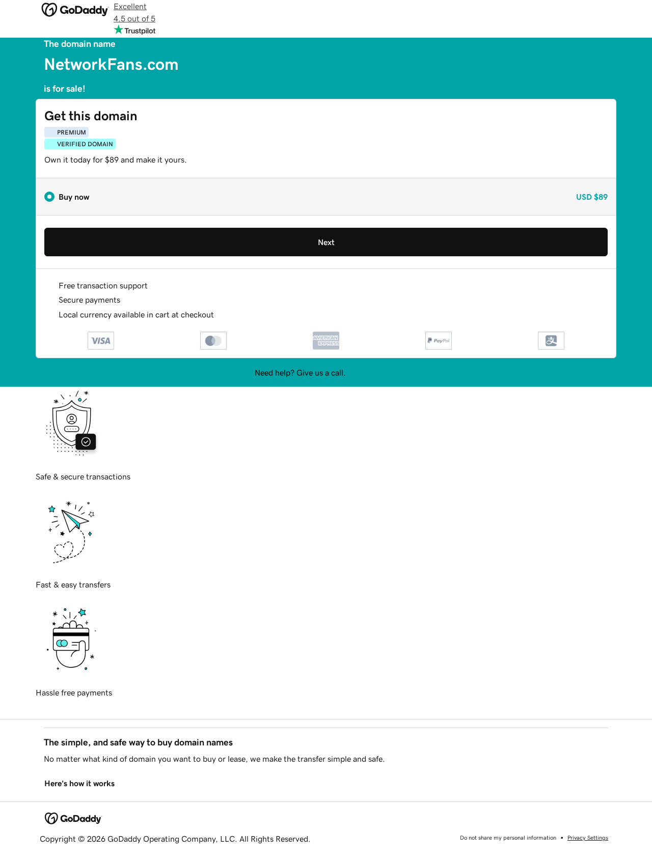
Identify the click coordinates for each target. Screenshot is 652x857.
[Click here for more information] (222, 315)
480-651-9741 (373, 372)
